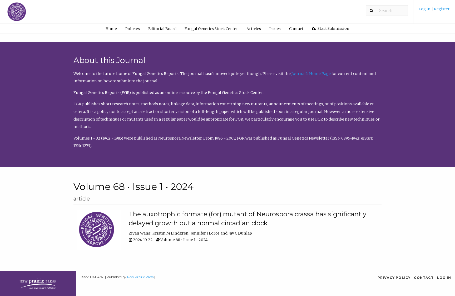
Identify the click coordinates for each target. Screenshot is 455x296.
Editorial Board (162, 28)
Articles (253, 28)
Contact (296, 28)
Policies (132, 28)
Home (111, 28)
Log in (425, 9)
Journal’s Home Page (311, 73)
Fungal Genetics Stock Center (211, 28)
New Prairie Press (140, 277)
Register (442, 9)
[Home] (18, 14)
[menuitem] (434, 11)
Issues (275, 28)
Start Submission (333, 28)
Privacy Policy (394, 278)
